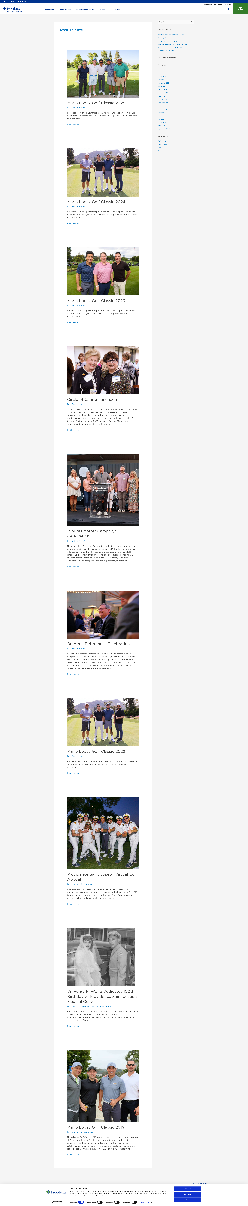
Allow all (188, 1189)
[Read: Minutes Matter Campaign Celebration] (103, 490)
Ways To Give (65, 9)
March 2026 (162, 73)
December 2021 (163, 112)
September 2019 (164, 129)
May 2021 (161, 119)
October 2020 (163, 122)
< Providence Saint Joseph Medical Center (17, 1)
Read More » (73, 124)
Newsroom (218, 5)
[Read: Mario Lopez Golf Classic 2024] (103, 172)
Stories (160, 147)
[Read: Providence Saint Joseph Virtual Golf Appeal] (103, 833)
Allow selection (188, 1194)
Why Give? (49, 9)
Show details (145, 1202)
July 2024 (161, 86)
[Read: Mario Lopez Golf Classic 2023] (103, 271)
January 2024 (163, 89)
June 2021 (161, 116)
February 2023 (163, 99)
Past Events (72, 108)
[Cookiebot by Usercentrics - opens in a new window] (56, 1202)
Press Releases (86, 1006)
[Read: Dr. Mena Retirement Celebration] (103, 614)
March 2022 (162, 106)
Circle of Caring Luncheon (92, 400)
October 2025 (163, 76)
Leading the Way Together (167, 41)
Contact (228, 5)
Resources (208, 5)
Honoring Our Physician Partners (169, 38)
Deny (187, 1200)
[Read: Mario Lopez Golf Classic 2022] (103, 722)
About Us (116, 9)
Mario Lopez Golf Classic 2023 (96, 301)
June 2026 (161, 70)
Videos (160, 151)
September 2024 (164, 83)
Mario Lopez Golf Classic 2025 (96, 103)
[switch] (100, 1202)
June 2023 (161, 96)
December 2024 (164, 80)
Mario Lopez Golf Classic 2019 (95, 1127)
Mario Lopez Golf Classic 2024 (96, 202)
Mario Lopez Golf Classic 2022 (96, 752)
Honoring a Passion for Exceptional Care (172, 44)
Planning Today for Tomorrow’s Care (171, 34)
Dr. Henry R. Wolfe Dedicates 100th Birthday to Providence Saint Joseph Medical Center (102, 997)
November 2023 (163, 93)
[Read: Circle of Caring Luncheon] (103, 370)
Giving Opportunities (85, 9)
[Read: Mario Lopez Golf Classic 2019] (103, 1086)
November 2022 (163, 102)
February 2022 (163, 109)
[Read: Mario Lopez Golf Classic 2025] (103, 74)
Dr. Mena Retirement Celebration (98, 644)
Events (103, 9)
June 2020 (161, 125)
